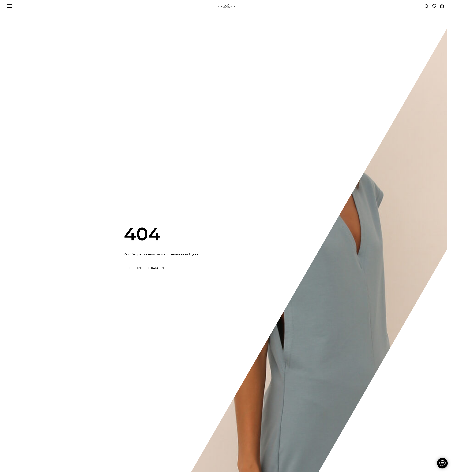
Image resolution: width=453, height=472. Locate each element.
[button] (426, 6)
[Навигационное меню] (9, 6)
